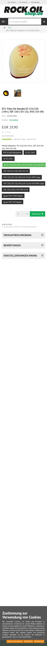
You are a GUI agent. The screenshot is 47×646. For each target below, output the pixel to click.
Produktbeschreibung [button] (17, 235)
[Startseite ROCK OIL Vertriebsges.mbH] (23, 11)
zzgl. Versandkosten (8, 136)
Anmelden (35, 2)
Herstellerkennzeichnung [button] (20, 255)
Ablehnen (28, 641)
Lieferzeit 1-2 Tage (19, 139)
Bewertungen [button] (12, 245)
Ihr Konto (23, 2)
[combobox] (22, 213)
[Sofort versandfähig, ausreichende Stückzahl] (7, 139)
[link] (19, 226)
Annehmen (39, 641)
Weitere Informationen (15, 641)
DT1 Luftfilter (14, 120)
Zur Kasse (12, 2)
